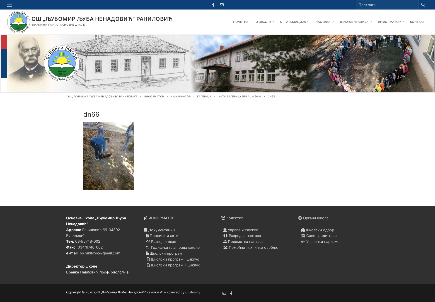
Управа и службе (242, 230)
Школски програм (165, 253)
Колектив (234, 218)
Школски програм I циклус (174, 259)
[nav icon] (10, 5)
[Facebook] (213, 4)
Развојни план (163, 241)
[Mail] (221, 4)
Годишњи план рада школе (175, 247)
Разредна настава (244, 235)
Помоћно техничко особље (253, 247)
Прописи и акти (164, 235)
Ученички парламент (324, 241)
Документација (161, 230)
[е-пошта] (224, 293)
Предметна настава (245, 241)
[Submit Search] (423, 4)
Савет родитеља (321, 235)
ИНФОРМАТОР (160, 218)
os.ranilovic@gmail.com (100, 253)
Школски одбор (319, 230)
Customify (192, 292)
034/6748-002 (87, 241)
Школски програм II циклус (175, 265)
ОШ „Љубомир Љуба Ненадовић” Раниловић (102, 19)
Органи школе (315, 218)
